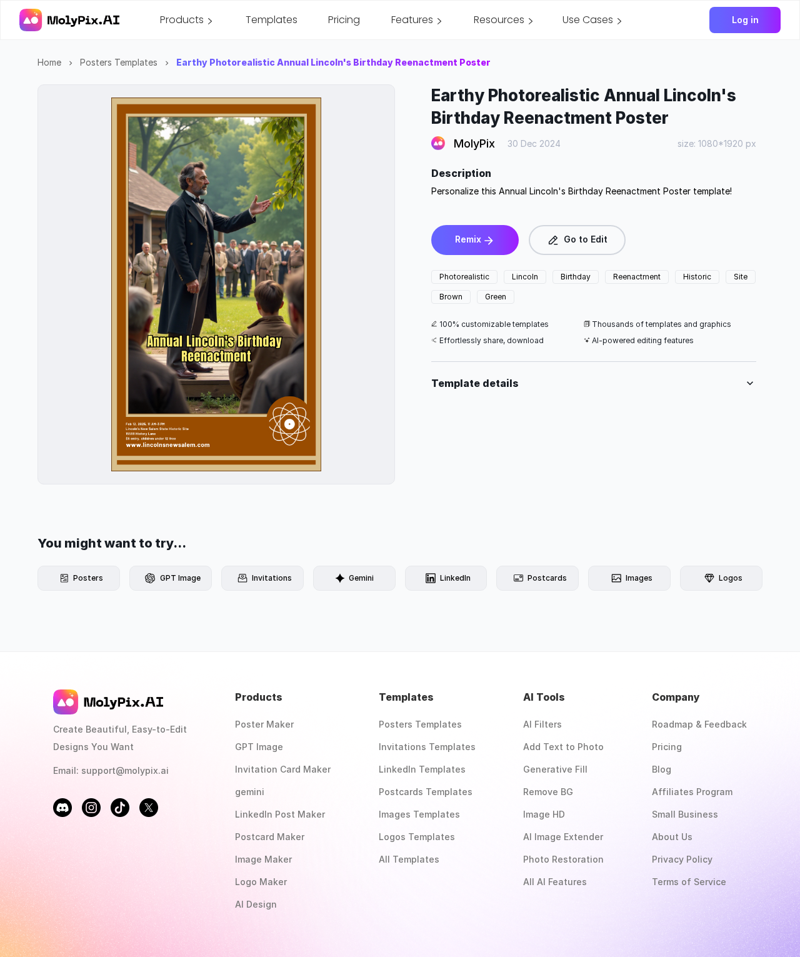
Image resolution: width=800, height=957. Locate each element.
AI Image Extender (563, 836)
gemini (249, 791)
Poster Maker (264, 724)
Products (182, 20)
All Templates (409, 859)
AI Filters (542, 724)
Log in (745, 19)
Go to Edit (586, 239)
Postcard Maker (269, 836)
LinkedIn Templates (422, 769)
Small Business (685, 814)
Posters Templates (119, 62)
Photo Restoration (563, 859)
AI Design (256, 904)
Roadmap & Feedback (699, 724)
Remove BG (548, 791)
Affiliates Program (692, 791)
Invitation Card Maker (283, 769)
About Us (672, 836)
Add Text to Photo (563, 746)
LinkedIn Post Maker (280, 814)
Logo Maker (261, 881)
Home (49, 62)
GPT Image (259, 746)
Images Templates (419, 814)
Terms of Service (689, 881)
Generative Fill (555, 769)
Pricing (344, 20)
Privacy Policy (682, 859)
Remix (468, 239)
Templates (272, 20)
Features (412, 20)
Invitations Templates (427, 746)
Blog (661, 769)
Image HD (544, 814)
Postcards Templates (425, 791)
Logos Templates (417, 836)
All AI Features (555, 881)
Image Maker (263, 859)
